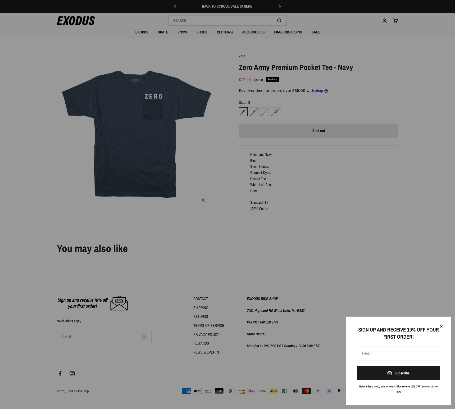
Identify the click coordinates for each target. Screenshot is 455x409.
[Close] (441, 326)
